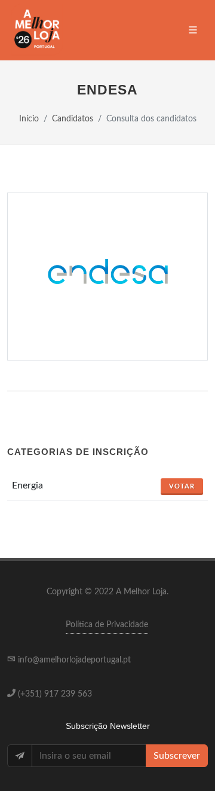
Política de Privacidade (107, 625)
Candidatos (72, 118)
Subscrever (176, 756)
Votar (182, 486)
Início (29, 118)
